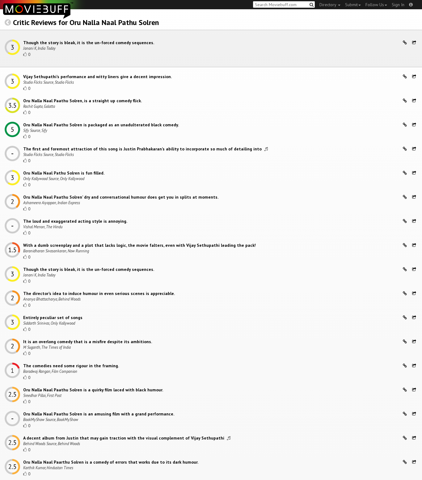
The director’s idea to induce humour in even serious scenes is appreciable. (99, 293)
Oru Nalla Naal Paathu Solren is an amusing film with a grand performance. (98, 414)
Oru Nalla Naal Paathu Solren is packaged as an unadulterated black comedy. (101, 125)
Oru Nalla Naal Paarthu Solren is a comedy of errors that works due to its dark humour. (110, 462)
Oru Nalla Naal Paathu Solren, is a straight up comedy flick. (82, 100)
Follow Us (374, 4)
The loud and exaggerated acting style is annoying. (75, 221)
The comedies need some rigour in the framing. (71, 365)
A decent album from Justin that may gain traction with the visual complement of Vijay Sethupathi (124, 438)
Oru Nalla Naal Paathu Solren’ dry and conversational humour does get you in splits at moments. (120, 197)
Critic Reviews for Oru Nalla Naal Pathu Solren (86, 22)
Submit (351, 4)
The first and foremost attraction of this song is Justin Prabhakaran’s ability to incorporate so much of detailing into (143, 149)
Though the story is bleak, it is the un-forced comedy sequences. (88, 42)
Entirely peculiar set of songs (52, 317)
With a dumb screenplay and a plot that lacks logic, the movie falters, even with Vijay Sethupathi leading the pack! (139, 245)
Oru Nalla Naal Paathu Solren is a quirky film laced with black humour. (93, 390)
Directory (328, 4)
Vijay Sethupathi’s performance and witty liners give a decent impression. (97, 76)
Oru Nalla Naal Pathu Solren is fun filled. (63, 173)
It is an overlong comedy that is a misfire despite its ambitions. (87, 341)
